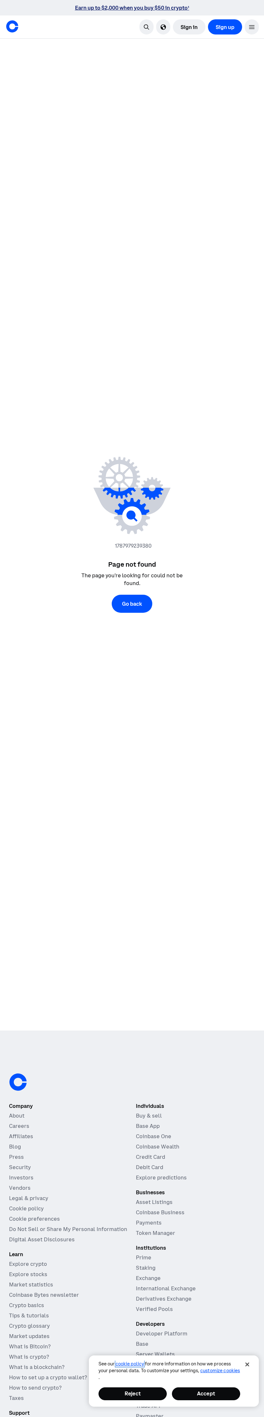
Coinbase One (153, 1136)
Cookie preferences (34, 1219)
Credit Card (150, 1157)
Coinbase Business (160, 1212)
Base (142, 1344)
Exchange (148, 1278)
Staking (146, 1268)
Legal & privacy (28, 1198)
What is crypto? (29, 1356)
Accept (206, 1393)
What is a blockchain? (36, 1367)
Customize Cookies (220, 1370)
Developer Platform (161, 1333)
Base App (148, 1126)
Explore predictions (161, 1177)
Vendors (20, 1188)
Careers (19, 1126)
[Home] (12, 26)
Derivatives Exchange (164, 1298)
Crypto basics (26, 1305)
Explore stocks (28, 1274)
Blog (15, 1146)
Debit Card (149, 1167)
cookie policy (130, 1364)
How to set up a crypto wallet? (48, 1377)
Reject (133, 1393)
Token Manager (155, 1233)
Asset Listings (154, 1202)
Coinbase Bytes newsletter (44, 1295)
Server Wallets (155, 1354)
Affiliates (21, 1136)
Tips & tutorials (29, 1315)
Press (16, 1157)
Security (20, 1167)
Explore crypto (28, 1264)
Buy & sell (149, 1115)
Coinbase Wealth (157, 1146)
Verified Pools (154, 1309)
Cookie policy (26, 1208)
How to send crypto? (35, 1387)
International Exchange (166, 1288)
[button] (252, 26)
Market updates (29, 1336)
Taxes (16, 1398)
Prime (143, 1257)
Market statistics (31, 1284)
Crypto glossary (29, 1326)
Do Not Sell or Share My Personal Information (68, 1229)
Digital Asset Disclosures (42, 1239)
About (16, 1115)
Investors (21, 1177)
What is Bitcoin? (30, 1346)
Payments (149, 1222)
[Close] (247, 1364)
